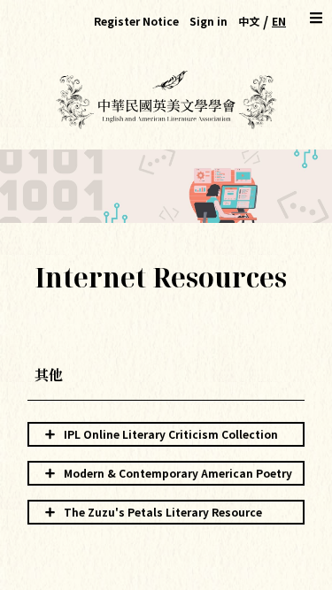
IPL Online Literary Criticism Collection (171, 433)
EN (279, 20)
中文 (248, 20)
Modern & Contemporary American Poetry (178, 472)
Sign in (208, 20)
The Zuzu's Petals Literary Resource (163, 511)
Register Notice (136, 20)
